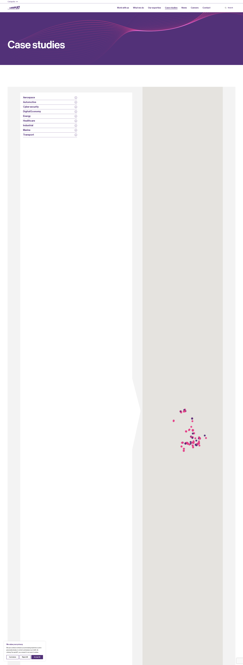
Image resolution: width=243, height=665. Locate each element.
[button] (200, 439)
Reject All (25, 657)
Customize (12, 657)
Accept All (37, 657)
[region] (25, 651)
